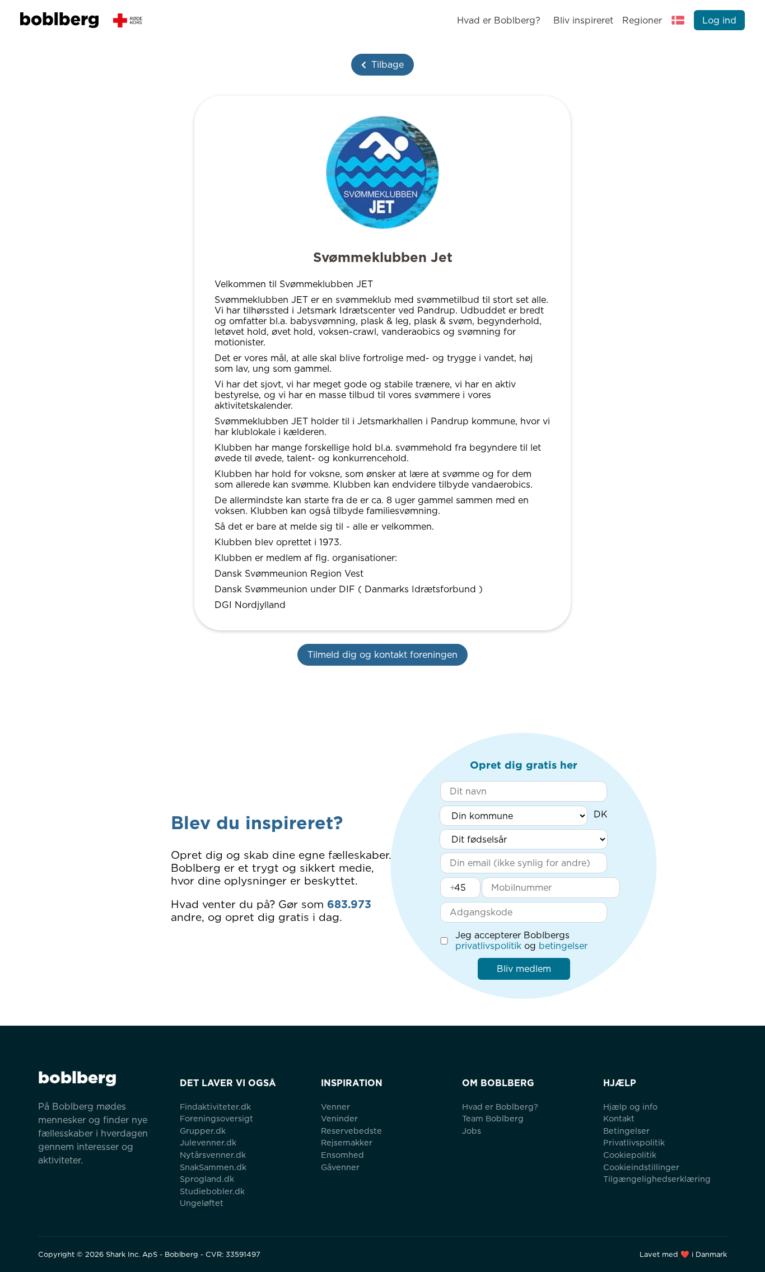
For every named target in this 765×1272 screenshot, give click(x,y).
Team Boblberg (493, 1118)
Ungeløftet (201, 1203)
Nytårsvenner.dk (213, 1154)
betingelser (563, 946)
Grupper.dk (203, 1130)
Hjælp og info (630, 1106)
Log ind (719, 20)
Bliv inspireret (583, 20)
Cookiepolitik (629, 1154)
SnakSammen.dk (213, 1167)
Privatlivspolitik (634, 1142)
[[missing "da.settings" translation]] (678, 20)
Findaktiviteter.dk (215, 1106)
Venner (335, 1106)
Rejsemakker (346, 1142)
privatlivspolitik (488, 946)
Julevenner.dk (208, 1142)
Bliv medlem (524, 969)
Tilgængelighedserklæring (657, 1179)
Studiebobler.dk (212, 1191)
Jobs (471, 1130)
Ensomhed (342, 1154)
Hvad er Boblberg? (498, 20)
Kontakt (619, 1118)
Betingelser (626, 1130)
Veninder (339, 1118)
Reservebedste (351, 1130)
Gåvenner (340, 1167)
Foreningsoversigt (216, 1118)
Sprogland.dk (207, 1179)
